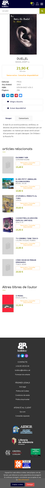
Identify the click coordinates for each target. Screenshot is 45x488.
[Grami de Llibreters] (15, 453)
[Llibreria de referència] (22, 441)
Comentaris (24, 118)
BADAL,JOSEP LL (22, 62)
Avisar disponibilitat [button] (17, 108)
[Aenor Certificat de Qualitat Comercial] (22, 429)
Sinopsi (8, 118)
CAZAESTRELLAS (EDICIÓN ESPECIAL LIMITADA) (26, 219)
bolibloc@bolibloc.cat (22, 370)
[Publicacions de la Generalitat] (35, 453)
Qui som (22, 412)
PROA (19, 82)
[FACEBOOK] (18, 356)
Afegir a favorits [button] (16, 101)
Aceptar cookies (17, 484)
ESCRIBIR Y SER (22, 158)
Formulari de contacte (22, 375)
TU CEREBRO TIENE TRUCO (27, 238)
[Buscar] (42, 11)
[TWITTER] (22, 356)
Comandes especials (22, 416)
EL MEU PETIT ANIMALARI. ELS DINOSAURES (26, 180)
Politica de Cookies (22, 391)
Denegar (30, 484)
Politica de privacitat (22, 399)
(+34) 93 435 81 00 (22, 366)
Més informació (23, 480)
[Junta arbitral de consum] (23, 464)
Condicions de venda (22, 395)
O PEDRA (19, 296)
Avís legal (22, 387)
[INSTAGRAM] (26, 356)
